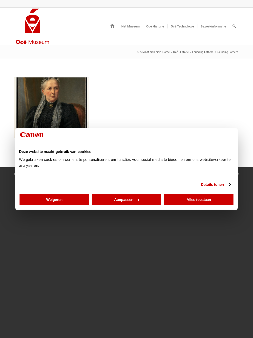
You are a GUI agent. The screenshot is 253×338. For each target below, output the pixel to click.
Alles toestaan (199, 199)
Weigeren (54, 199)
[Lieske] (51, 107)
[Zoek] (234, 26)
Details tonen (212, 184)
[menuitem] (112, 26)
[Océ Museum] (32, 26)
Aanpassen (123, 199)
